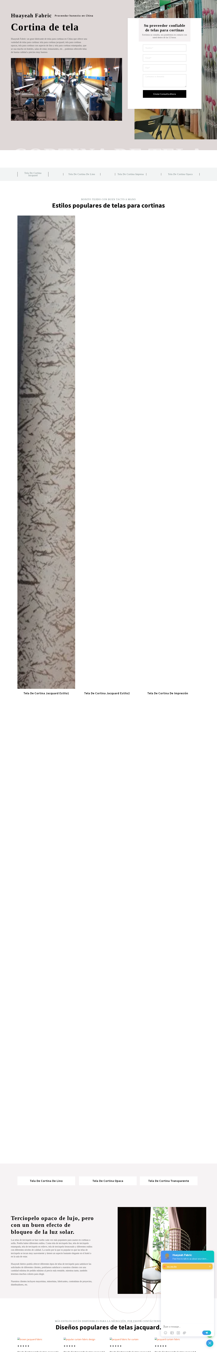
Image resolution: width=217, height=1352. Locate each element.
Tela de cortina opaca (180, 174)
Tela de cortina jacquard (32, 174)
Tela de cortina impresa (131, 174)
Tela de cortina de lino (81, 174)
